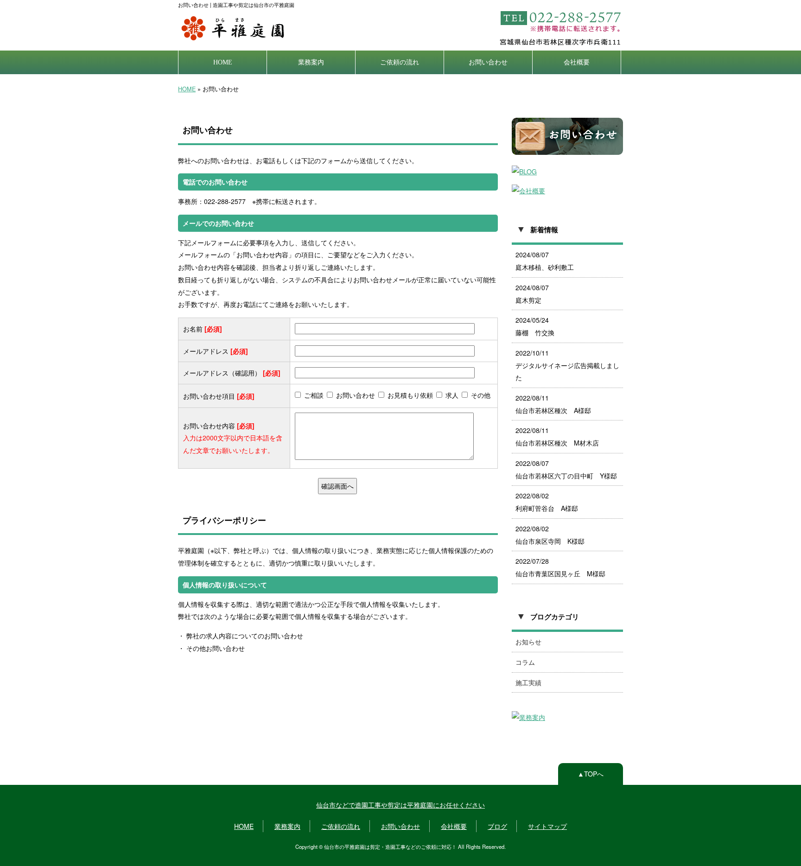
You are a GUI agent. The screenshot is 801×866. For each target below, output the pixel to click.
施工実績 (528, 682)
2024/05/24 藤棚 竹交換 (534, 326)
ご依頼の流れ (399, 62)
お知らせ (528, 641)
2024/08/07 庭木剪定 (532, 294)
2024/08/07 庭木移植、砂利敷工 (544, 261)
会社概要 (577, 62)
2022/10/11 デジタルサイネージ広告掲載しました (567, 365)
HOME (222, 62)
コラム (525, 662)
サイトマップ (547, 826)
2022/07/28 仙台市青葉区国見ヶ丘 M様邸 (560, 567)
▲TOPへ (591, 773)
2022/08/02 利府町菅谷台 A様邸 (546, 502)
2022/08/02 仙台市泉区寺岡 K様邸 (550, 535)
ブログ (497, 826)
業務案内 (311, 62)
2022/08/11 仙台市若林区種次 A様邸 (553, 404)
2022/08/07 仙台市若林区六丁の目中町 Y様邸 (566, 469)
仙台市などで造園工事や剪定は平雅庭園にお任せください (400, 804)
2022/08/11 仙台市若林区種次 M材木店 (557, 436)
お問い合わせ (488, 62)
